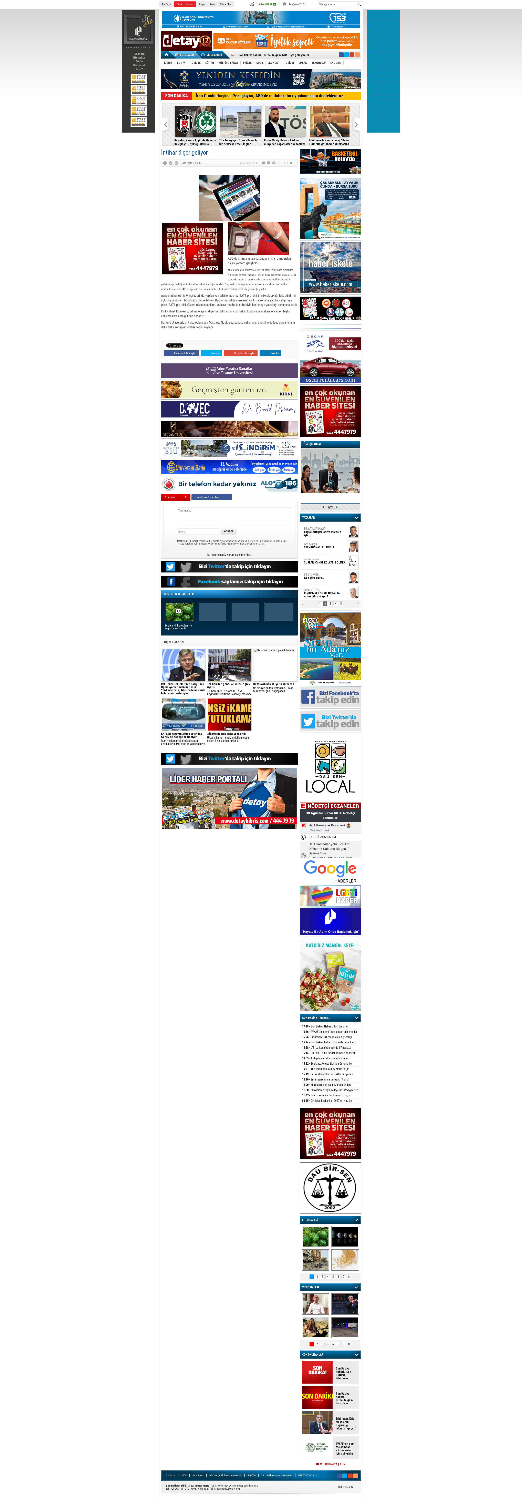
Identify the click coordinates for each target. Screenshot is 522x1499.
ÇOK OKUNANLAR (312, 1354)
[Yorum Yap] (263, 163)
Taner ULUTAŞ (322, 592)
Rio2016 (251, 1475)
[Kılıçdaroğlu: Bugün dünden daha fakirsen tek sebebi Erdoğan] (315, 1304)
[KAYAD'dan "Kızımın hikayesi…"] (315, 1327)
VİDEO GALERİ (310, 1287)
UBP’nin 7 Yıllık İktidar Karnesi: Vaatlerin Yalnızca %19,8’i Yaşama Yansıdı (329, 1055)
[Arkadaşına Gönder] (269, 163)
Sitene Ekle (225, 4)
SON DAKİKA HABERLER (316, 1018)
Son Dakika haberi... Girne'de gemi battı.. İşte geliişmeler (329, 1045)
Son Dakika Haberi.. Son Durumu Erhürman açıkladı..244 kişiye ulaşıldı (325, 1029)
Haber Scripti (345, 1487)
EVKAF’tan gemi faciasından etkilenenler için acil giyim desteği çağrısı (329, 1034)
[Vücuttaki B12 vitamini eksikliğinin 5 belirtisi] (345, 1260)
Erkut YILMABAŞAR (322, 531)
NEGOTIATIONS (306, 1475)
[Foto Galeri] (185, 55)
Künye (202, 4)
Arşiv (212, 4)
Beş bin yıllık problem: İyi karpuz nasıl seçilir (178, 627)
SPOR (184, 1475)
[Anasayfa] (166, 55)
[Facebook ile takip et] (341, 54)
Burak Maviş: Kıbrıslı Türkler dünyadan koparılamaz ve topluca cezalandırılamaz (283, 142)
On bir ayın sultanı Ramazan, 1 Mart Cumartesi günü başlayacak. (273, 688)
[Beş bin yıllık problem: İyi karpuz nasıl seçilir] (315, 1236)
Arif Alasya (319, 544)
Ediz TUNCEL (314, 575)
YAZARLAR (308, 517)
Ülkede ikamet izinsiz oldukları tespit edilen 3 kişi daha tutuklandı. (228, 737)
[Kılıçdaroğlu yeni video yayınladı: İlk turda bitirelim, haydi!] (345, 1304)
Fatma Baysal (324, 559)
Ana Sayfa (166, 4)
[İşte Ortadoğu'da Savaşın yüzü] (315, 1260)
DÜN (342, 1464)
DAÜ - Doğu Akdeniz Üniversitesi (225, 1475)
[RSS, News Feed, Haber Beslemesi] (357, 54)
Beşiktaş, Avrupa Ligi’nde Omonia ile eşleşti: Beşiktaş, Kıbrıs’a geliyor (193, 142)
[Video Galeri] (212, 55)
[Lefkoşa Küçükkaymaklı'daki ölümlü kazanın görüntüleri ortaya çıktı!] (345, 1327)
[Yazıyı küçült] (283, 163)
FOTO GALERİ (310, 1220)
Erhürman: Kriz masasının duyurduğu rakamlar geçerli (327, 1039)
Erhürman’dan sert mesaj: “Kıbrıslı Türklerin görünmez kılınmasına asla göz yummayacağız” (328, 142)
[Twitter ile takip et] (346, 54)
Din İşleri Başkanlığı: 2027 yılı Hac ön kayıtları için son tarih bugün (327, 1103)
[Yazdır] (274, 163)
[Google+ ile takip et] (351, 54)
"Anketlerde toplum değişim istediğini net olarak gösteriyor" (330, 1092)
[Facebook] (165, 163)
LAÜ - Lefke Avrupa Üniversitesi (276, 1475)
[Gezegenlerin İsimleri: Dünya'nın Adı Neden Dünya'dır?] (345, 1236)
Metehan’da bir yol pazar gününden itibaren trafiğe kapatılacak (326, 1087)
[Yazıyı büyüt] (292, 163)
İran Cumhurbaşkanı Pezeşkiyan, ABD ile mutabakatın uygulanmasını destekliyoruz (269, 95)
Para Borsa (197, 1475)
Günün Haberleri (185, 4)
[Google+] (176, 163)
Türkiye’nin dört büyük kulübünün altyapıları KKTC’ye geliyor (276, 55)
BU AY (319, 1464)
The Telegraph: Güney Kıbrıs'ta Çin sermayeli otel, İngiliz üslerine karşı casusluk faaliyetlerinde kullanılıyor (236, 142)
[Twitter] (171, 163)
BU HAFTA (331, 1464)
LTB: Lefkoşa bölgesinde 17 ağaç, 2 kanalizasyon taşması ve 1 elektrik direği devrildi (329, 1050)
